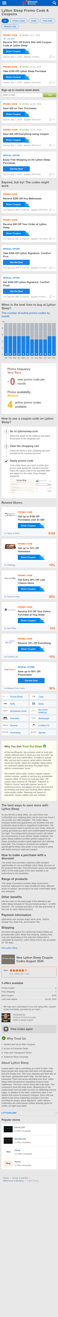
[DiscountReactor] (30, 3)
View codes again (21, 1029)
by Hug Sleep (10, 628)
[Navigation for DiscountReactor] (4, 3)
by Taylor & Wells (12, 533)
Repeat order (10, 26)
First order (48, 21)
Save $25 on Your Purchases (19, 108)
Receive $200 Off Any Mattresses (22, 198)
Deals (34, 21)
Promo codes (18, 21)
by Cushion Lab (11, 657)
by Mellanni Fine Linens (14, 688)
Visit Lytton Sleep (9, 948)
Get (50, 95)
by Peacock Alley (11, 597)
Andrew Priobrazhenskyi (24, 1017)
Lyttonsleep (9, 1113)
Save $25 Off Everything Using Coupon (26, 134)
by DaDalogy (9, 565)
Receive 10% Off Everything (34, 643)
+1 (54, 57)
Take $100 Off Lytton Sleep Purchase (24, 71)
